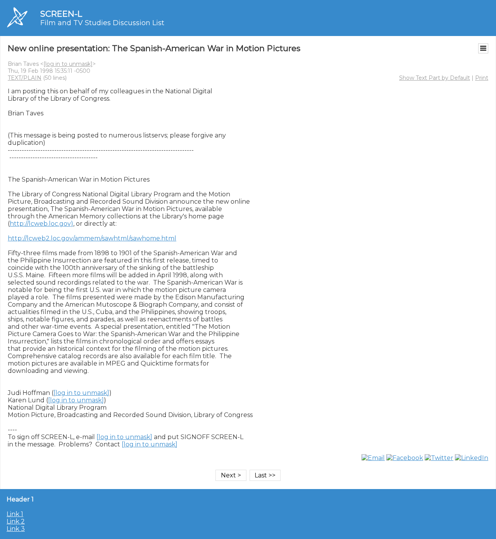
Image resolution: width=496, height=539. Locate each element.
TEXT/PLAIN (24, 77)
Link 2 (16, 521)
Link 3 (16, 528)
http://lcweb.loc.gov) (41, 223)
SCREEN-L (61, 14)
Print (481, 77)
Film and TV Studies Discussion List (102, 23)
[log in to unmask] (68, 63)
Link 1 (15, 514)
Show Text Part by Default (434, 77)
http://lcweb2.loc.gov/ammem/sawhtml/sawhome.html (92, 238)
